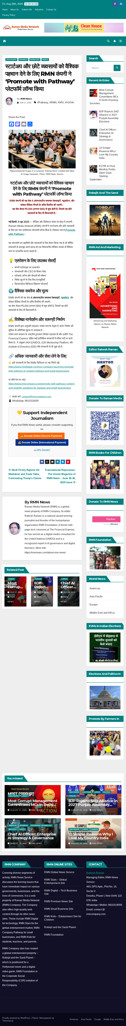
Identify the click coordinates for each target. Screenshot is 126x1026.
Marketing (34, 59)
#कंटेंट (61, 102)
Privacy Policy (8, 15)
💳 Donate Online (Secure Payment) (41, 436)
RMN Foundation (53, 934)
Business (23, 59)
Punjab (38, 579)
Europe (94, 604)
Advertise (39, 9)
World (45, 59)
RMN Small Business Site (58, 909)
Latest (11, 579)
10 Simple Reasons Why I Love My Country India (90, 836)
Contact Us (51, 9)
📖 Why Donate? (42, 450)
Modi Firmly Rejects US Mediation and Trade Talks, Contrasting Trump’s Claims (24, 474)
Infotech (12, 829)
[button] (108, 41)
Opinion (94, 829)
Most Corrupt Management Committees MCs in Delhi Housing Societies (32, 805)
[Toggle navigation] (121, 41)
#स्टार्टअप (69, 102)
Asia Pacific (11, 59)
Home (5, 9)
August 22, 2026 (79, 843)
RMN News (26, 98)
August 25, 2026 (79, 810)
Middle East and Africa (102, 612)
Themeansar (7, 1021)
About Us (14, 9)
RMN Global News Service (59, 872)
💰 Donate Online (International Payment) (42, 442)
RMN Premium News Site (58, 901)
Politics (106, 792)
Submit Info (27, 9)
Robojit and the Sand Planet (60, 927)
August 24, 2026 (18, 843)
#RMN (53, 102)
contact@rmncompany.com (36, 396)
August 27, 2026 (18, 810)
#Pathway (42, 102)
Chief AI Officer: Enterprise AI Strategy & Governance (32, 836)
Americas (95, 588)
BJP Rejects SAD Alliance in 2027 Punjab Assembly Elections (93, 805)
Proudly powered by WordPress (16, 1018)
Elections (86, 792)
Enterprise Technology (41, 825)
